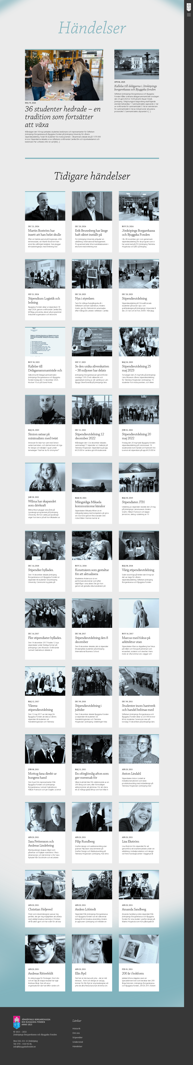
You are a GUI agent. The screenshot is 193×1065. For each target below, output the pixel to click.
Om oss (76, 1033)
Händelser (77, 1046)
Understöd (77, 1042)
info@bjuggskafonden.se (24, 1046)
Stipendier (77, 1037)
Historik (76, 1028)
